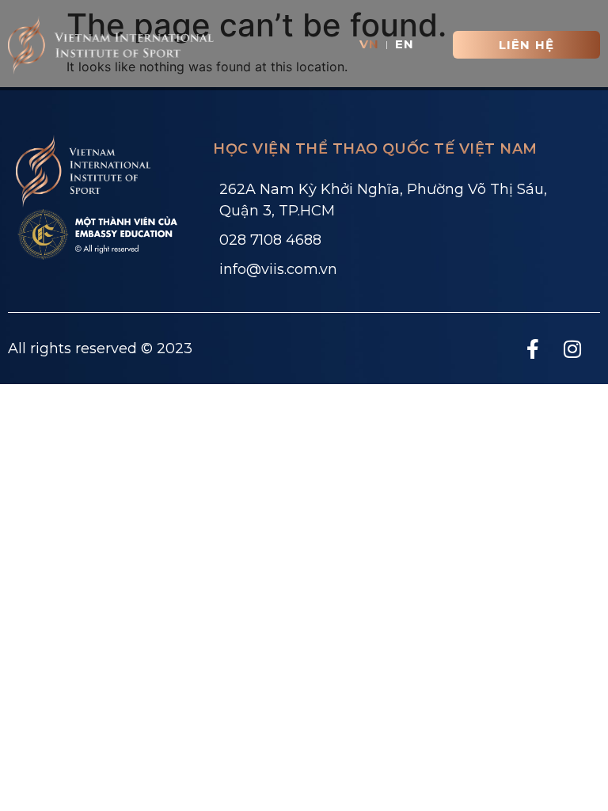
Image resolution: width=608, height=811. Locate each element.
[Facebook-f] (533, 348)
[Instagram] (572, 348)
